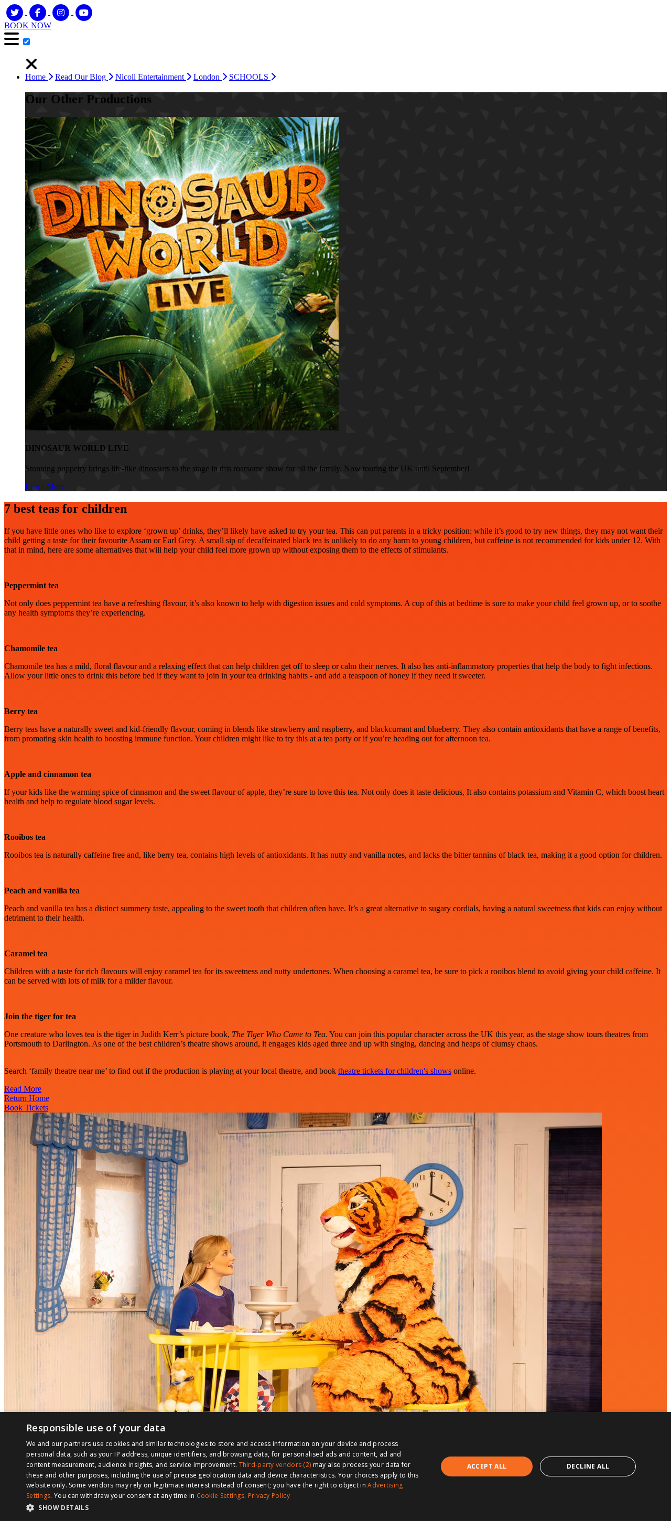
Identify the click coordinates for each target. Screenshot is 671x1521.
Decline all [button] (588, 1466)
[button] (225, 1507)
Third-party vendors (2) (275, 1464)
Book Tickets (26, 1107)
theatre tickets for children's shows (394, 1070)
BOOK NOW (27, 25)
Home (36, 76)
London (207, 76)
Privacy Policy (269, 1495)
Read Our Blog (81, 76)
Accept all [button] (487, 1466)
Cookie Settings (221, 1495)
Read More (22, 1088)
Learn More (44, 486)
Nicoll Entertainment (150, 76)
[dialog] (335, 1466)
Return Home (26, 1098)
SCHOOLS (249, 76)
